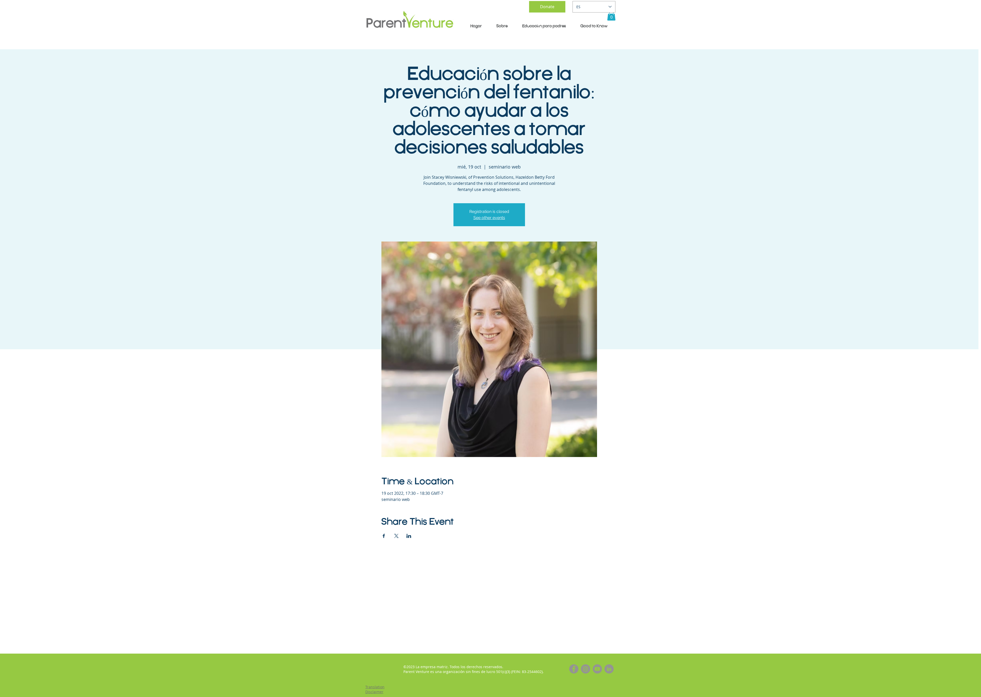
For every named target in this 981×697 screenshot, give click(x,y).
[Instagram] (585, 669)
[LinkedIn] (609, 669)
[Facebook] (573, 669)
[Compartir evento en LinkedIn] (408, 536)
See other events (489, 217)
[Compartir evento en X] (396, 536)
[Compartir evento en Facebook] (383, 536)
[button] (611, 15)
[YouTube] (597, 669)
